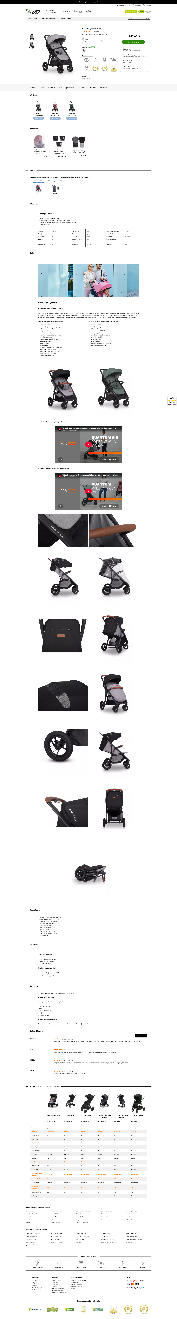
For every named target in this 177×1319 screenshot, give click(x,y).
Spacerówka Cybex (131, 1236)
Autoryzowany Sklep (76, 1282)
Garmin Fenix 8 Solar (57, 1211)
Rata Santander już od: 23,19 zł (130, 68)
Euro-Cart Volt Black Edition (121, 1116)
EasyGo (90, 34)
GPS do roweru (55, 1220)
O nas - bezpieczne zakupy (78, 1280)
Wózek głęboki (80, 1239)
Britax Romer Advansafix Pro (109, 1242)
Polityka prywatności (58, 1290)
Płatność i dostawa (76, 1284)
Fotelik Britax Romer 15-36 (58, 1233)
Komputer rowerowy (81, 1220)
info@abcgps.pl (36, 1283)
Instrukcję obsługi (87, 78)
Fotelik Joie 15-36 (131, 1233)
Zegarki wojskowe (31, 1220)
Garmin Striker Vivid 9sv (108, 1211)
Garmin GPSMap (55, 1214)
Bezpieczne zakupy (87, 56)
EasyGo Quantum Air (53, 1115)
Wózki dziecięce (66, 18)
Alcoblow (28, 1222)
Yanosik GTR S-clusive (82, 1222)
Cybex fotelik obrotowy (82, 1236)
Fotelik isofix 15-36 (31, 1236)
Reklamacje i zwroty (76, 1286)
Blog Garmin (55, 1282)
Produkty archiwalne (58, 1288)
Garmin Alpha (54, 1217)
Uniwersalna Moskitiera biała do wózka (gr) (40, 153)
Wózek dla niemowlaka (57, 1242)
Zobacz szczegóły (127, 62)
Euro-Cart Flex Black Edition (104, 1116)
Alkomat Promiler (131, 1220)
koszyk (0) (148, 5)
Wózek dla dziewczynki (107, 1239)
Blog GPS (54, 1286)
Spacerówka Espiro (31, 1239)
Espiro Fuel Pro (71, 1115)
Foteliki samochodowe (49, 18)
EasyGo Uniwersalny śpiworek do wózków (79, 153)
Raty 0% (138, 11)
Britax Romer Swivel (131, 1242)
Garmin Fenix (29, 1211)
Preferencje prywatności (59, 1292)
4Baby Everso (138, 1115)
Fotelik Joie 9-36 (106, 1233)
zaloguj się (138, 5)
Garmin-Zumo (29, 1217)
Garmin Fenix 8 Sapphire (83, 1211)
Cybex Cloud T (30, 1245)
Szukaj (146, 18)
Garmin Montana (80, 1214)
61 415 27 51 (126, 5)
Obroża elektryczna (106, 1217)
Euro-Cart (78, 1242)
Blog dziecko (55, 1284)
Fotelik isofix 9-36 (56, 1236)
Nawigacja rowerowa (107, 1220)
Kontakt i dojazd (56, 1280)
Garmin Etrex (130, 1214)
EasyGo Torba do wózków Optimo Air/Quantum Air (60, 153)
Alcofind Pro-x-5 (55, 1222)
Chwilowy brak (38, 115)
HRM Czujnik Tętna (131, 1211)
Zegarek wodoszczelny (32, 1214)
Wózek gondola (55, 1239)
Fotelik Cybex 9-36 (81, 1233)
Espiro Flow (87, 1115)
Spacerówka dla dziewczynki (134, 1239)
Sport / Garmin (32, 18)
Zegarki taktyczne (131, 1217)
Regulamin (74, 1288)
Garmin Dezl (79, 1217)
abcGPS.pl (33, 11)
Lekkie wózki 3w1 (30, 1242)
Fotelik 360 (104, 1236)
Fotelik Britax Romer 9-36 (33, 1233)
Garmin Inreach (105, 1214)
